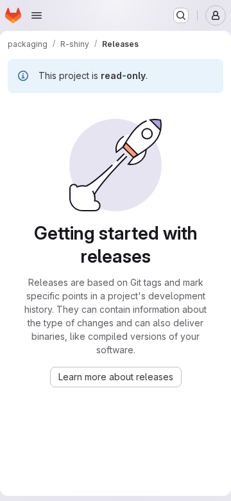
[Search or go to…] (181, 15)
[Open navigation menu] (36, 15)
